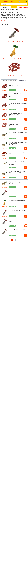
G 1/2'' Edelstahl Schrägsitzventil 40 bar (17, 190)
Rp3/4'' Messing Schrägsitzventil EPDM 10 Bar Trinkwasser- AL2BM (18, 143)
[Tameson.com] (8, 2)
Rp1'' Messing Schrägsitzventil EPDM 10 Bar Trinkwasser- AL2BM (17, 162)
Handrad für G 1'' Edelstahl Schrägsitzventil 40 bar (18, 104)
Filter (15, 7)
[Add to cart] (25, 90)
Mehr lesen (3, 20)
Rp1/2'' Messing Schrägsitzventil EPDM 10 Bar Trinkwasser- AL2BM (18, 133)
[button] (2, 1)
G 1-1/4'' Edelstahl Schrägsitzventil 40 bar (18, 229)
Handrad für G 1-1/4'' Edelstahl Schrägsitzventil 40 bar (15, 123)
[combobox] (14, 4)
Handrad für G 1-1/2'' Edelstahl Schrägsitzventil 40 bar (15, 114)
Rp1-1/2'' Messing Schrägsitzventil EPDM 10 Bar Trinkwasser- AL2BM (18, 182)
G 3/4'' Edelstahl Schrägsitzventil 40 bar (17, 210)
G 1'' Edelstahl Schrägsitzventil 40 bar (17, 220)
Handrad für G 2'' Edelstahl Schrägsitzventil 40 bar (18, 152)
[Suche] (25, 4)
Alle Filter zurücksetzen (23, 7)
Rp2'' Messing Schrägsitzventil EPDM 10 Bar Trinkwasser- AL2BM (17, 201)
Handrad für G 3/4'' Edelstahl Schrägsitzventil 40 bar (15, 85)
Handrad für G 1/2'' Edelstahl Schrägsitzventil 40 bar (15, 94)
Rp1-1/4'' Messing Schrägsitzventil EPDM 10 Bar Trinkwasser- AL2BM (18, 172)
